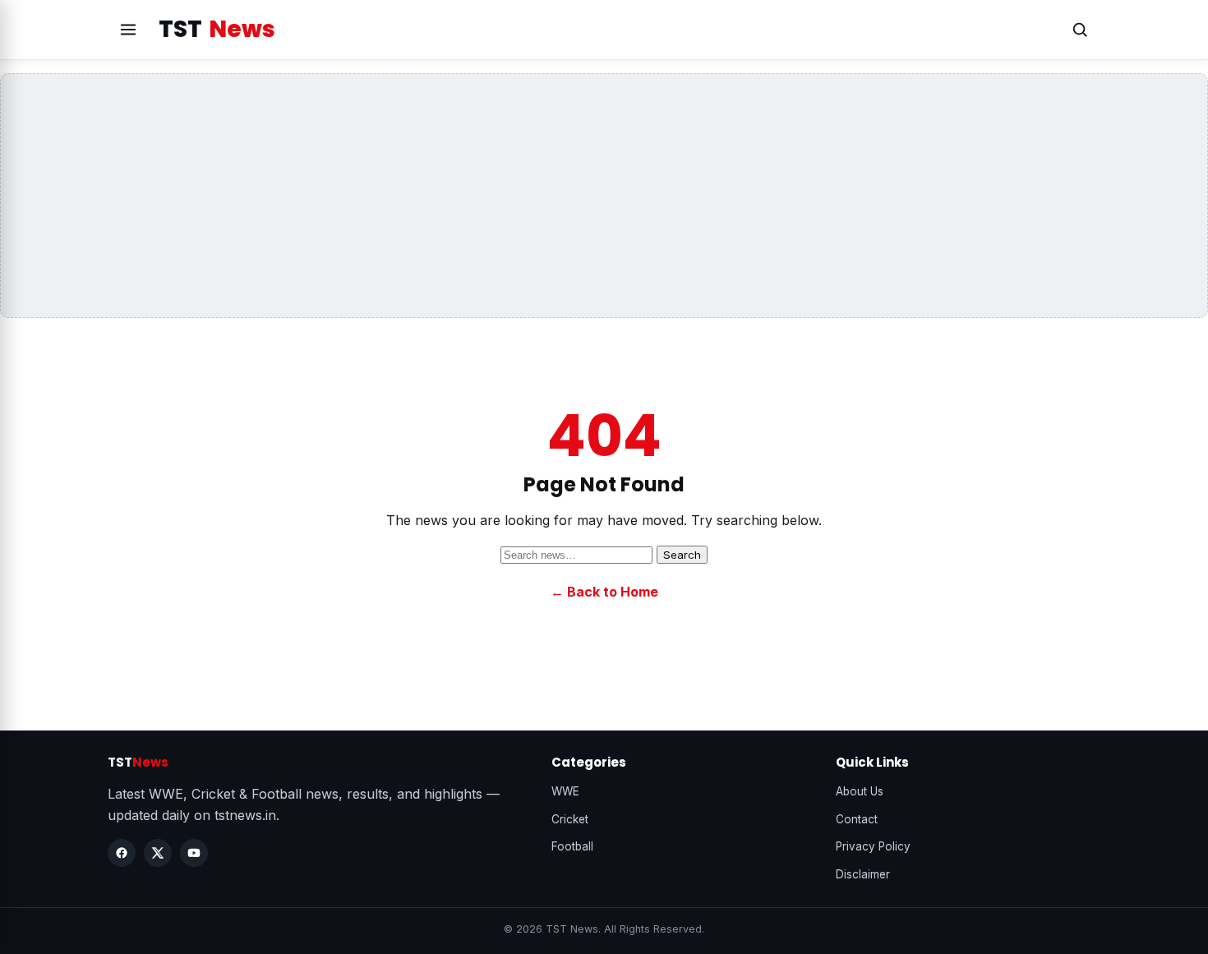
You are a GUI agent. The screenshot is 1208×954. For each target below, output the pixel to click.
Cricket (569, 819)
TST (217, 29)
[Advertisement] (604, 196)
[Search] (1080, 30)
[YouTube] (194, 853)
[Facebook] (122, 853)
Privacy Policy (873, 846)
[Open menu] (128, 30)
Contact (857, 819)
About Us (859, 791)
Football (572, 846)
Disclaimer (863, 874)
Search (682, 554)
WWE (565, 791)
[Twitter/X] (158, 853)
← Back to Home (604, 591)
